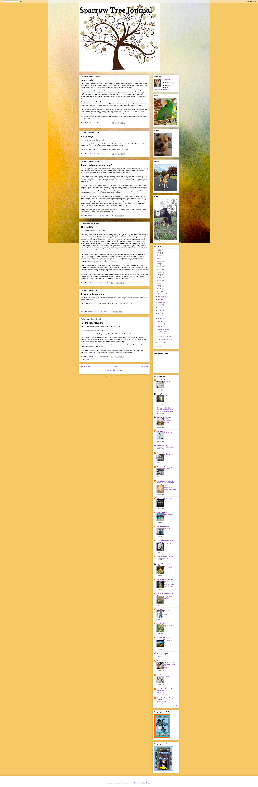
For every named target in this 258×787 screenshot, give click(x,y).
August (160, 305)
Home (115, 366)
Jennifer (167, 79)
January (161, 343)
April (160, 316)
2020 (158, 266)
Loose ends (87, 80)
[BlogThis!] (118, 123)
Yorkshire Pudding (163, 526)
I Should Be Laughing (164, 417)
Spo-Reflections (162, 445)
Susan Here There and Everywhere (164, 689)
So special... (168, 676)
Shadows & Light (162, 453)
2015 (158, 280)
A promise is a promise (93, 294)
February (161, 321)
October (161, 299)
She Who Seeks (162, 431)
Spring (92, 126)
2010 (158, 346)
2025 (158, 253)
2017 (158, 275)
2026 (158, 250)
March (160, 318)
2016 (158, 277)
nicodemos (135, 783)
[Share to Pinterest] (124, 123)
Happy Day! (87, 136)
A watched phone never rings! (96, 165)
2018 (158, 272)
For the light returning (92, 323)
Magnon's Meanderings (165, 467)
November (161, 296)
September (162, 302)
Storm (166, 395)
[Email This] (116, 123)
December (161, 294)
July (159, 307)
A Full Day (167, 381)
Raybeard (160, 609)
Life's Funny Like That (164, 498)
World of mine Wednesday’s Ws (166, 447)
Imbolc (87, 359)
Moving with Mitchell (164, 408)
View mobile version (114, 370)
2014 (158, 283)
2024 (158, 255)
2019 (158, 269)
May (159, 313)
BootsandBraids (162, 512)
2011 (158, 291)
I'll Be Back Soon (169, 433)
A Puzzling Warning (162, 558)
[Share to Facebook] (122, 123)
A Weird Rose (168, 454)
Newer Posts (85, 366)
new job (87, 126)
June (160, 310)
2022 (158, 261)
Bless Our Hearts (162, 380)
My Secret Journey (163, 653)
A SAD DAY (167, 544)
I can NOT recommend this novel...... (169, 612)
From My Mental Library (165, 556)
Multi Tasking (160, 692)
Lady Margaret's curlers (165, 579)
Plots (165, 500)
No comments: (105, 123)
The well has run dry (162, 701)
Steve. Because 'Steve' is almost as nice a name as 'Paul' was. (165, 482)
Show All (175, 705)
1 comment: (104, 311)
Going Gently (161, 394)
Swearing (167, 528)
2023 (158, 258)
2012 (158, 289)
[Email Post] (112, 123)
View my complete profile (162, 89)
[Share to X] (120, 123)
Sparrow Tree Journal (115, 10)
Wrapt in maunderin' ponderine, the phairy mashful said (170, 487)
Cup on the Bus (162, 623)
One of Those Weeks (163, 655)
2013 (158, 286)
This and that (87, 227)
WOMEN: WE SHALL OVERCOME (163, 638)
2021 (158, 264)
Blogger (148, 783)
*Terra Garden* (161, 661)
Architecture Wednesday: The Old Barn (169, 420)
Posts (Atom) (118, 377)
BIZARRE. (167, 468)
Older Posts (144, 366)
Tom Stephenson (162, 675)
